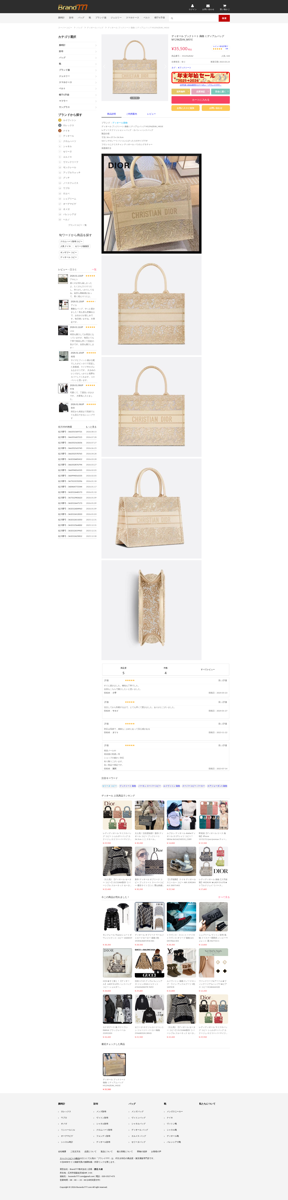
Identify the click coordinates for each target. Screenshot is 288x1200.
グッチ (66, 178)
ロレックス (68, 125)
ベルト (147, 17)
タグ (174, 68)
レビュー (151, 114)
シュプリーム (69, 199)
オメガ (66, 209)
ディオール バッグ (140, 1130)
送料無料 (180, 91)
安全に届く (220, 91)
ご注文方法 (75, 1152)
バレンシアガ (69, 214)
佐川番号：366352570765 (70, 454)
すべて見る (224, 897)
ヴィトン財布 (102, 1118)
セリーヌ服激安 (82, 246)
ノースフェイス (70, 183)
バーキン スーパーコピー (149, 786)
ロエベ (66, 194)
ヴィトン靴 (172, 1124)
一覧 (94, 269)
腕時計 (61, 17)
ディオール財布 (103, 1142)
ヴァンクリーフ (70, 162)
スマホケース (132, 17)
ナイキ (66, 131)
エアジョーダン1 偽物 (217, 786)
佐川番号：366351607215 (70, 437)
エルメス (67, 157)
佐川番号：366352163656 (70, 443)
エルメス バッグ (139, 1136)
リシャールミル (68, 1130)
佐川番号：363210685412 (70, 459)
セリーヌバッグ (139, 1142)
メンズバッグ (138, 1112)
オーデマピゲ (69, 204)
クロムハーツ (69, 141)
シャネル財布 (102, 1124)
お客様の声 (156, 1152)
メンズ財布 (101, 1112)
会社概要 (62, 1152)
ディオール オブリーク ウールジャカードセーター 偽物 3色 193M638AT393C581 (149, 938)
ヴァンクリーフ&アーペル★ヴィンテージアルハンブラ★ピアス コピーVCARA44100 (213, 984)
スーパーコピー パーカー (193, 786)
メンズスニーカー (175, 1112)
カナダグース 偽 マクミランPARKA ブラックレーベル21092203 (115, 1030)
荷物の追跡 (142, 1152)
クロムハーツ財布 (104, 1130)
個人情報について (125, 1152)
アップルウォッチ (71, 173)
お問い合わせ (215, 108)
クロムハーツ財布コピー (71, 241)
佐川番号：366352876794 (70, 465)
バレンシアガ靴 (174, 1142)
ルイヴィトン (69, 120)
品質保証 (200, 91)
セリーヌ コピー (109, 786)
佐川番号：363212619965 (70, 531)
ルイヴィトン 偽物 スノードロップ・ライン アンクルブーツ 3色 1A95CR (181, 984)
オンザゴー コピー (68, 252)
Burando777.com (84, 1187)
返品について (107, 1152)
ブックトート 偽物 (127, 786)
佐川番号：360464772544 (70, 487)
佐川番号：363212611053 (70, 520)
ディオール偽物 (120, 123)
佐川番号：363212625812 (70, 536)
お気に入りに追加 (185, 108)
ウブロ (66, 188)
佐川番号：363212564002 (70, 525)
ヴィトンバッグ (139, 1118)
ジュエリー (116, 17)
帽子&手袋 (159, 17)
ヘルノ (66, 220)
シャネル (67, 146)
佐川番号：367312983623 (70, 498)
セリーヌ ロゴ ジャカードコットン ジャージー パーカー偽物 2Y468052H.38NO (149, 1030)
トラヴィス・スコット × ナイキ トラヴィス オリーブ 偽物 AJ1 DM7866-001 (181, 938)
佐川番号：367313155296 (70, 481)
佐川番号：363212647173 (70, 503)
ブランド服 (100, 17)
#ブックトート (184, 68)
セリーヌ (67, 152)
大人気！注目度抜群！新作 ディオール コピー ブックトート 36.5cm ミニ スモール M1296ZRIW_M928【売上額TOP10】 (149, 839)
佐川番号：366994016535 (70, 470)
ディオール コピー (68, 257)
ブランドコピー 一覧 (77, 225)
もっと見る (91, 426)
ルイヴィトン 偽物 (171, 786)
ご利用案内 (131, 114)
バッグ (81, 17)
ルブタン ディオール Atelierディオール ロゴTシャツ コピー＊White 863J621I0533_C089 (181, 836)
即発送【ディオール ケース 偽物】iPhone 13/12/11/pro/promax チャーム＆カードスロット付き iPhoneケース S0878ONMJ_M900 (213, 839)
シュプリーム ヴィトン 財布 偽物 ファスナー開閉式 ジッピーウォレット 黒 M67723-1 (213, 938)
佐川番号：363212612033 (70, 514)
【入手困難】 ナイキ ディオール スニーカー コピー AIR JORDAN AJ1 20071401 (181, 882)
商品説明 (111, 114)
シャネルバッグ (139, 1124)
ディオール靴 (173, 1136)
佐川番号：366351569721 (70, 432)
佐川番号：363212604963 (70, 509)
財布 (71, 17)
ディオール (68, 136)
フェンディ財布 (103, 1136)
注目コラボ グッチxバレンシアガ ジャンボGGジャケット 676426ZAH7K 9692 (148, 984)
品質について (90, 1152)
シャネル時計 (67, 1142)
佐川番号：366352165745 (70, 448)
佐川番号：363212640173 (70, 492)
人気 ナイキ (65, 246)
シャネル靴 (172, 1130)
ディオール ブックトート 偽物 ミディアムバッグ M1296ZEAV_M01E (114, 1083)
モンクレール (69, 167)
